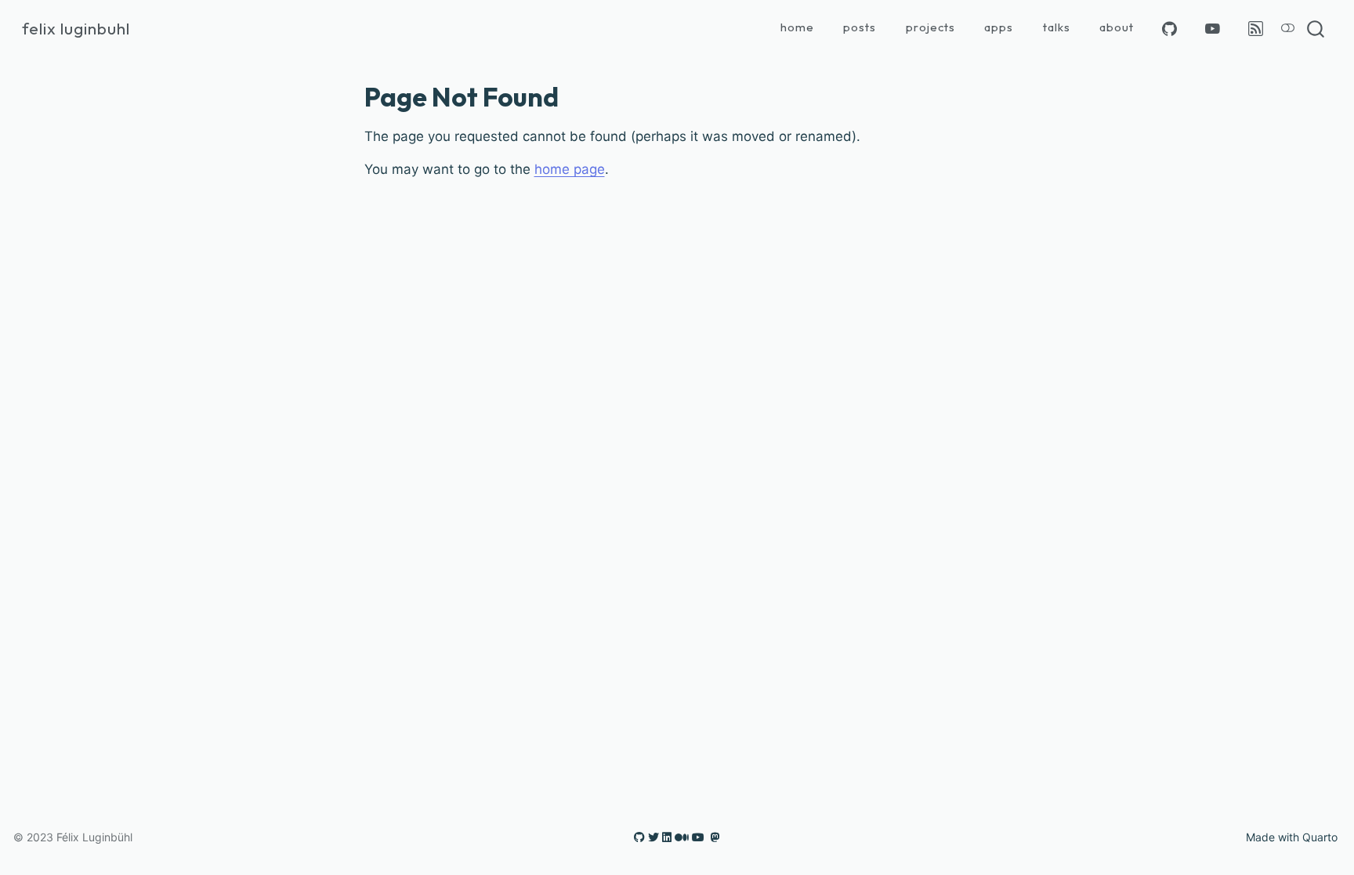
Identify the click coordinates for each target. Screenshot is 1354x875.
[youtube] (698, 837)
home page (569, 169)
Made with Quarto (1292, 837)
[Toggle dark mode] (1288, 29)
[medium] (682, 837)
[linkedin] (667, 837)
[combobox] (1316, 29)
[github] (639, 837)
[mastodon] (715, 837)
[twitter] (653, 837)
